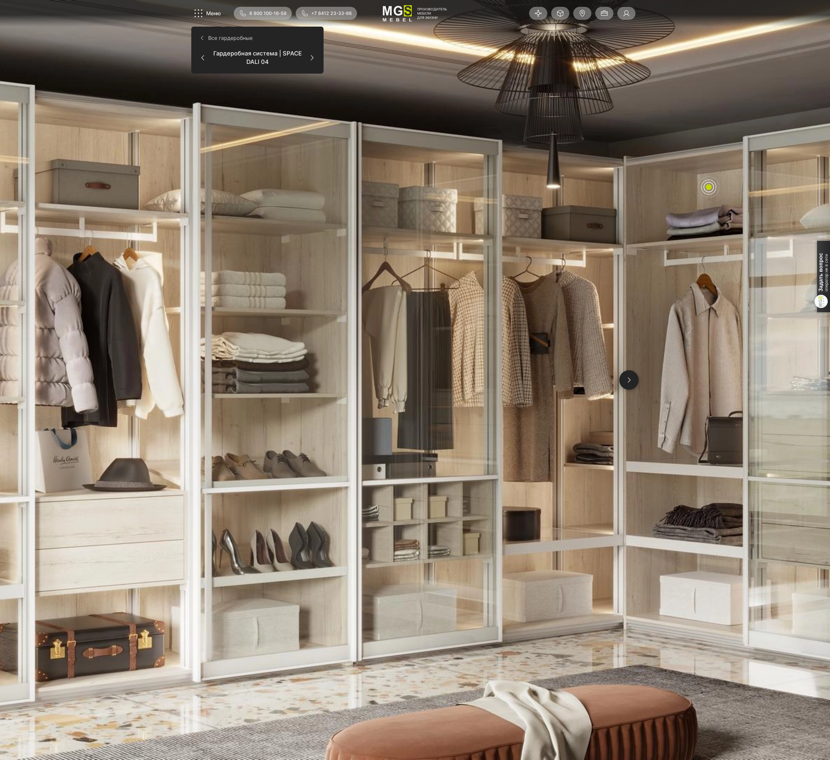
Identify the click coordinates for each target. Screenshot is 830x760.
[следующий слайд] (629, 380)
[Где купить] (582, 13)
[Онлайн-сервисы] (560, 13)
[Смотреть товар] (709, 187)
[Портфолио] (604, 13)
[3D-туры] (538, 13)
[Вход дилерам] (626, 13)
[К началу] (627, 742)
